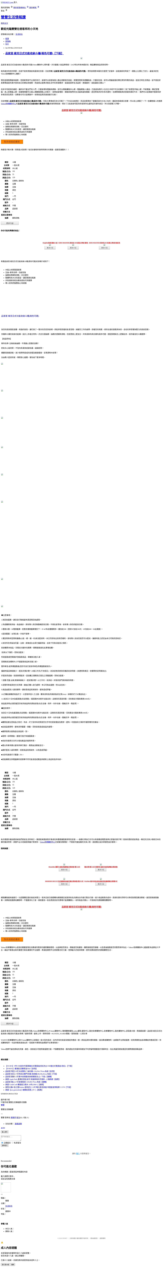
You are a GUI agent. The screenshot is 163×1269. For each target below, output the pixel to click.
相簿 (7, 39)
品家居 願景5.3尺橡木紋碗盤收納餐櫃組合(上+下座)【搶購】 (29, 1077)
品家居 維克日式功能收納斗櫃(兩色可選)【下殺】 (34, 53)
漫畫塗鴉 (18, 1124)
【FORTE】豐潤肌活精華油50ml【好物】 (21, 1069)
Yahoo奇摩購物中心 (8, 104)
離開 (12, 1264)
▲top (3, 1128)
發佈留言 (5, 1145)
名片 (7, 44)
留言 (18, 1118)
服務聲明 (102, 1238)
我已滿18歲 (5, 1264)
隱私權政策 (94, 1238)
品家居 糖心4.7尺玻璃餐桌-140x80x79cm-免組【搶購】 (26, 1082)
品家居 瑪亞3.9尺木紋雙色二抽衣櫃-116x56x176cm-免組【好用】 (30, 1071)
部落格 (8, 41)
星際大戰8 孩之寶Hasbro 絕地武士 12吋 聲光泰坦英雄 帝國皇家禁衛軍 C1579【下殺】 (38, 1087)
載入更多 (5, 1132)
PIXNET (64, 1238)
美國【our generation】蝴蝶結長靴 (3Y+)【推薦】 (24, 1090)
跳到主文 (4, 23)
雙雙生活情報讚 (13, 17)
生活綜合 (19, 34)
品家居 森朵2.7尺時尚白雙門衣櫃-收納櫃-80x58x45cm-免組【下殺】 (31, 1074)
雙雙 (2, 1105)
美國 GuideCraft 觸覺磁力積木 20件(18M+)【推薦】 (25, 1085)
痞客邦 (13, 1118)
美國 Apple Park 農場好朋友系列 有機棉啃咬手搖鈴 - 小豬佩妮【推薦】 (32, 1079)
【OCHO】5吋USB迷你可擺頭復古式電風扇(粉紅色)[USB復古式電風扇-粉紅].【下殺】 (39, 1066)
